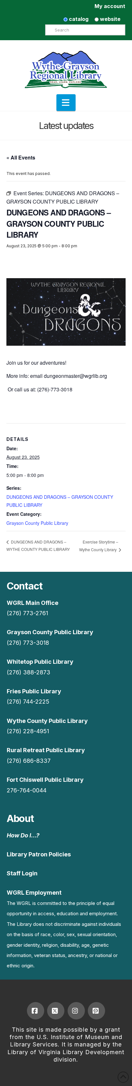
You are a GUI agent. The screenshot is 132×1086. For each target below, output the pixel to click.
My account (110, 6)
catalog (78, 19)
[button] (66, 102)
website (109, 19)
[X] (55, 1010)
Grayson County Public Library (37, 523)
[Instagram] (76, 1010)
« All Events (20, 157)
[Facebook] (35, 1010)
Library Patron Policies (39, 854)
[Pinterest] (96, 1010)
